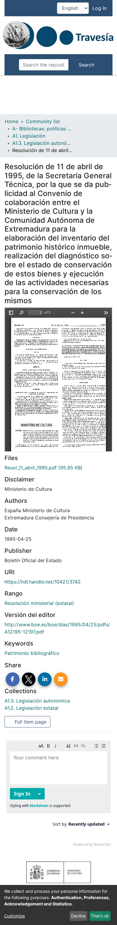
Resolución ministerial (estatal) (39, 603)
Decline (78, 915)
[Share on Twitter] (29, 679)
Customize (14, 915)
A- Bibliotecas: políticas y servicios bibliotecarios (42, 129)
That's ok (100, 915)
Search (85, 65)
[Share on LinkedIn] (45, 679)
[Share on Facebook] (13, 679)
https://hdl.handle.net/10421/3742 (42, 582)
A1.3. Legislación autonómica (42, 143)
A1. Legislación (28, 136)
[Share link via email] (61, 679)
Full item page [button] (29, 722)
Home (11, 121)
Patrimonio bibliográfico (31, 653)
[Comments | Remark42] (58, 794)
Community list (43, 121)
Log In (100, 8)
